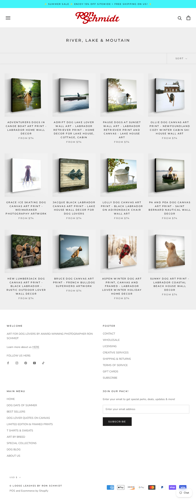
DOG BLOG (13, 449)
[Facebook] (8, 363)
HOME (11, 399)
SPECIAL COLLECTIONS (22, 443)
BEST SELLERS (16, 411)
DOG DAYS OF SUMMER (22, 405)
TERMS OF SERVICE (115, 365)
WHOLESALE (111, 340)
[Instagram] (17, 363)
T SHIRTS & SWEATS (20, 430)
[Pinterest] (25, 363)
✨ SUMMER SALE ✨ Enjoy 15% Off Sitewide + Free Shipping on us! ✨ (98, 4)
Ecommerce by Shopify (34, 491)
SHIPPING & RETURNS (117, 359)
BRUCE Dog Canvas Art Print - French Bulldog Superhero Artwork (74, 282)
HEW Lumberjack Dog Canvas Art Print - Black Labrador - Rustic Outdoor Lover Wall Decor (26, 286)
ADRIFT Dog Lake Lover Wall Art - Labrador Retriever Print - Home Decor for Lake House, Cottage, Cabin (74, 130)
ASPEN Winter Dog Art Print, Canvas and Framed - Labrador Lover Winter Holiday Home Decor (122, 286)
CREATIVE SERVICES (116, 352)
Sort (180, 58)
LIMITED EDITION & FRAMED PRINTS (30, 424)
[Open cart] (188, 18)
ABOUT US (13, 456)
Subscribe (117, 421)
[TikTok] (43, 363)
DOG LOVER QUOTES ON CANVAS (28, 418)
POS (12, 491)
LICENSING (110, 346)
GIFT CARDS (110, 371)
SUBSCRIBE (110, 378)
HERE (35, 347)
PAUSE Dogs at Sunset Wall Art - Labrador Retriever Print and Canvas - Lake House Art (122, 130)
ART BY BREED (16, 437)
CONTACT (109, 333)
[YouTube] (34, 363)
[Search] (180, 18)
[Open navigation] (8, 17)
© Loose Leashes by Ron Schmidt (36, 485)
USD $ (13, 477)
